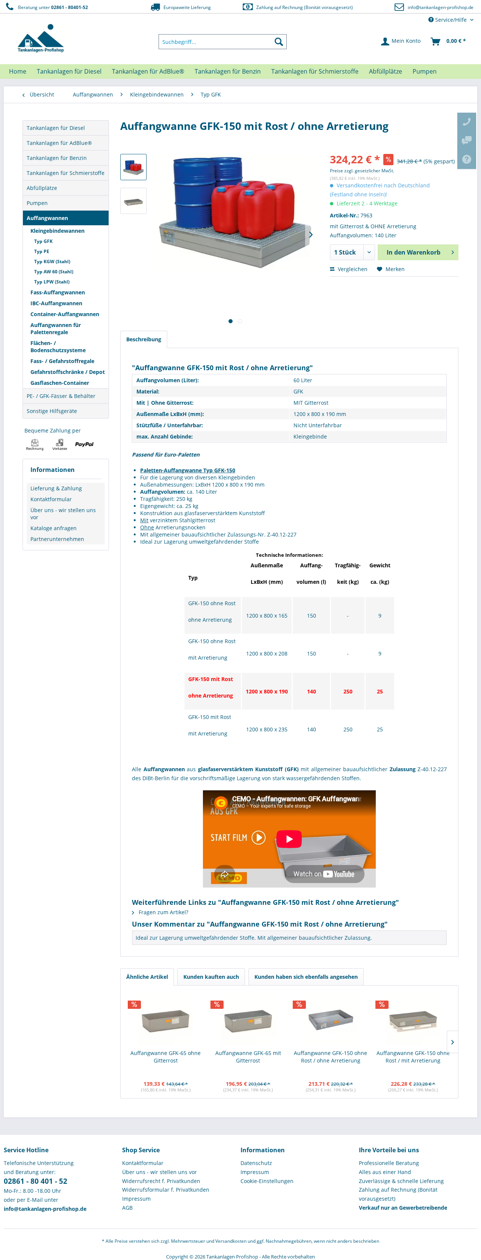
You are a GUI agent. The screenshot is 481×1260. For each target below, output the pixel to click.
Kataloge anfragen (53, 528)
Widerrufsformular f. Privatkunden (165, 1189)
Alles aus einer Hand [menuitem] (385, 1172)
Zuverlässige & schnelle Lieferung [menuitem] (401, 1181)
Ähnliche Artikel (147, 976)
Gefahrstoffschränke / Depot (67, 371)
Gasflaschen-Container (59, 382)
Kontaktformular (51, 499)
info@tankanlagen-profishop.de (440, 7)
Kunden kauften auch (211, 976)
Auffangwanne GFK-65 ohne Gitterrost (165, 1056)
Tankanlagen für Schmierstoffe (65, 172)
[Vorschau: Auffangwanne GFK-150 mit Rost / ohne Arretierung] (133, 167)
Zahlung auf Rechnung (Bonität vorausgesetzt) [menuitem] (398, 1194)
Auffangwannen (47, 218)
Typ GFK (43, 241)
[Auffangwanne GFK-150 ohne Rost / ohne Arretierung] (330, 1019)
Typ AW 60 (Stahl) (53, 271)
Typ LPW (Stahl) (52, 282)
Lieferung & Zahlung (56, 488)
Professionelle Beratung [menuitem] (389, 1163)
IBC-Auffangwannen (56, 303)
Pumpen (37, 202)
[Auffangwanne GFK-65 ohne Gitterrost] (165, 1019)
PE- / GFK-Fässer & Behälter (61, 395)
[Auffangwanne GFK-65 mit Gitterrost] (248, 1019)
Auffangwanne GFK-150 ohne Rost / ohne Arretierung (330, 1056)
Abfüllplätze (42, 187)
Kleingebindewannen (57, 230)
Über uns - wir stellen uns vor (63, 513)
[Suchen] (279, 41)
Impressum (136, 1198)
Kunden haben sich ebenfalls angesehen (306, 976)
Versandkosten (231, 1241)
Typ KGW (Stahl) (52, 261)
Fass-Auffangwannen (57, 292)
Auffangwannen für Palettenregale (55, 328)
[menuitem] (223, 41)
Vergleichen (352, 269)
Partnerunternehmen (57, 539)
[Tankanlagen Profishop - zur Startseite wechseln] (41, 38)
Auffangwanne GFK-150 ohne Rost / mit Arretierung (413, 1056)
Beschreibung (143, 339)
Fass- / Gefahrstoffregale (62, 361)
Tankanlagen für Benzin (57, 157)
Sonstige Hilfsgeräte (52, 410)
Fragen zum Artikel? (162, 912)
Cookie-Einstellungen (266, 1181)
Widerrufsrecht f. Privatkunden (161, 1181)
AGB (127, 1207)
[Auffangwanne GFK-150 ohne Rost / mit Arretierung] (413, 1019)
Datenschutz (256, 1163)
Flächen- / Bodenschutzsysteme (58, 346)
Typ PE (41, 251)
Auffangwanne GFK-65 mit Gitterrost (248, 1056)
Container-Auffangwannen (64, 314)
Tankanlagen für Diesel (56, 127)
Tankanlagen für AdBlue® (59, 142)
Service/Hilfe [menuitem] (451, 19)
